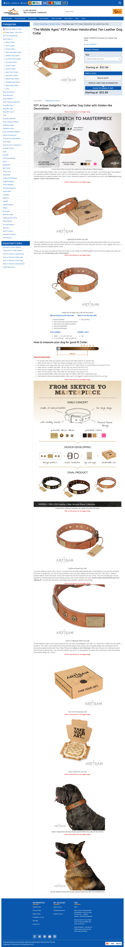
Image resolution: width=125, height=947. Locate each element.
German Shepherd (9, 188)
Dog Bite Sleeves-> (9, 118)
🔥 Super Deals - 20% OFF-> (13, 32)
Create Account (58, 914)
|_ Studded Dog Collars (11, 82)
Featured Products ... (10, 234)
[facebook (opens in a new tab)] (34, 936)
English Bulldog (8, 181)
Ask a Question (91, 44)
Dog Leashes (43, 18)
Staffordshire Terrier (10, 218)
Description (38, 101)
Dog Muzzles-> (8, 95)
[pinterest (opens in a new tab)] (44, 936)
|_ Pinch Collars (9, 46)
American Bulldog (9, 158)
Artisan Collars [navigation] (55, 24)
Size (87, 55)
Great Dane (7, 191)
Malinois (6, 198)
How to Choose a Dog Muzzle (13, 254)
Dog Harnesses (20, 18)
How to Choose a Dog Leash (13, 257)
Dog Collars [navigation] (44, 24)
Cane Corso (7, 171)
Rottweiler (6, 211)
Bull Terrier (6, 168)
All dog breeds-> (9, 224)
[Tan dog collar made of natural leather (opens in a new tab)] (77, 210)
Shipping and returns (52, 101)
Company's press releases (12, 247)
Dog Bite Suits (8, 108)
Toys (4, 115)
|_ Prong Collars (9, 49)
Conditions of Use (38, 917)
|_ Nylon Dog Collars (10, 85)
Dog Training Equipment (11, 102)
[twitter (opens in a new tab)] (39, 936)
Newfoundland (8, 205)
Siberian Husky (8, 214)
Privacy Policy (37, 910)
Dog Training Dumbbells (11, 132)
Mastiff (5, 201)
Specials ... (6, 228)
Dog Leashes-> (8, 99)
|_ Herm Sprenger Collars (12, 52)
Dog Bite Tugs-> (8, 105)
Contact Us (15, 3)
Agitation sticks (8, 128)
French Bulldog (8, 185)
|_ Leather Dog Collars (11, 55)
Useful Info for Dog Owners (12, 250)
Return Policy (37, 914)
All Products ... (8, 238)
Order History (57, 907)
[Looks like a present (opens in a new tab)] (77, 743)
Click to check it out (103, 88)
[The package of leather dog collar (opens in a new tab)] (77, 683)
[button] (120, 3)
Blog (77, 18)
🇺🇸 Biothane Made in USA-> (12, 29)
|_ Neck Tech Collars (10, 72)
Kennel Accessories (9, 135)
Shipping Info (37, 907)
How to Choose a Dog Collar (13, 260)
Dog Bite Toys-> (8, 112)
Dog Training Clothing (10, 122)
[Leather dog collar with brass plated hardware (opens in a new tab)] (77, 444)
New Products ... (8, 231)
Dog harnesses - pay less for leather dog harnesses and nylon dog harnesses (83, 929)
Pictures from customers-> (12, 145)
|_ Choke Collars (9, 65)
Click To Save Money (10, 36)
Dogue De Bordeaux (10, 178)
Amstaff (6, 155)
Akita (5, 152)
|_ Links (6, 89)
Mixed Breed (7, 221)
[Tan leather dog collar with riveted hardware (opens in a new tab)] (77, 612)
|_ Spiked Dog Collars (11, 79)
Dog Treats (7, 142)
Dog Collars (32, 18)
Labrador (6, 195)
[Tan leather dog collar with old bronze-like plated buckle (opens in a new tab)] (77, 539)
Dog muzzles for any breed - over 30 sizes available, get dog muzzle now (83, 921)
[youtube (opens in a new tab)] (50, 936)
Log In (24, 3)
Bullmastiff (6, 165)
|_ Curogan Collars (10, 62)
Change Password (59, 910)
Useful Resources (9, 267)
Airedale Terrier (8, 148)
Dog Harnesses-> (9, 92)
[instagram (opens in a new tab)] (55, 936)
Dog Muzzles (7, 18)
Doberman (6, 175)
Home (7, 3)
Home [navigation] (36, 24)
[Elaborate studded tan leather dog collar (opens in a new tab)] (77, 283)
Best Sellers (69, 18)
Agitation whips (8, 125)
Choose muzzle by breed (11, 138)
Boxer (5, 161)
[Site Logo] (11, 11)
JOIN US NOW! (56, 18)
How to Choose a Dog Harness (14, 264)
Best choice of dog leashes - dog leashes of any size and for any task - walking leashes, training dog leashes (83, 913)
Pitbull (5, 208)
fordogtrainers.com (27, 944)
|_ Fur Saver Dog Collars (12, 59)
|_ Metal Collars (9, 42)
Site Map (35, 920)
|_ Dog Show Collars (10, 75)
